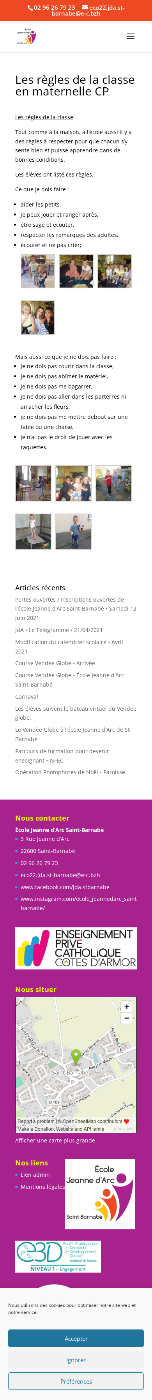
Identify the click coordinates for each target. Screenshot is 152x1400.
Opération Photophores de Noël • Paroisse (70, 772)
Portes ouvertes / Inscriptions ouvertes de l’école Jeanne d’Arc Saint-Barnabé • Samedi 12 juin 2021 (75, 609)
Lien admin (35, 1174)
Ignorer (76, 1360)
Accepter (76, 1338)
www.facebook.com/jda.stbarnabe (65, 887)
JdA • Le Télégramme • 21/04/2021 (59, 630)
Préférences (76, 1381)
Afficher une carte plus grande (55, 1140)
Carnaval (26, 696)
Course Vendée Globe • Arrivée (55, 663)
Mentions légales (43, 1186)
